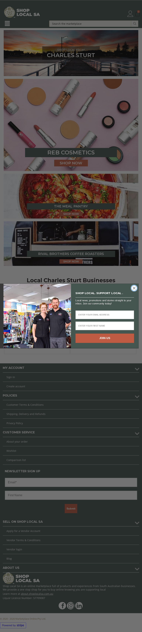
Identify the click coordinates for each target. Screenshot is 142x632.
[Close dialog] (134, 288)
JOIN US (104, 338)
